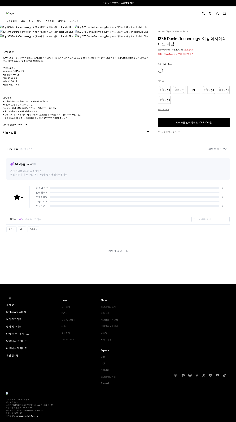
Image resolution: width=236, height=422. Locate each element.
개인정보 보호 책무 (109, 326)
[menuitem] (212, 13)
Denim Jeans (182, 31)
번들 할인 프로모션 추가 (118, 3)
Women (161, 31)
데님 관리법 (12, 355)
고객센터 (65, 306)
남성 (103, 356)
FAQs (63, 313)
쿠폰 (8, 297)
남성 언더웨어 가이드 (17, 333)
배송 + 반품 (9, 132)
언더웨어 (105, 369)
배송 (63, 326)
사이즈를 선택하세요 (194, 122)
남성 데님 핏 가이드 (16, 340)
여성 (103, 363)
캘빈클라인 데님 (108, 376)
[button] (219, 13)
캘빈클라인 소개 (108, 306)
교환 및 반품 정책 (69, 319)
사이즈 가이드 (67, 339)
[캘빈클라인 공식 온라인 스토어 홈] (10, 13)
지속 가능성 (106, 339)
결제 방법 (65, 332)
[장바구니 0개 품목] (224, 13)
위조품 (104, 332)
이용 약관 (105, 313)
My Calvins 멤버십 (16, 311)
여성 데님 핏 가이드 (16, 348)
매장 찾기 (11, 304)
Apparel (170, 31)
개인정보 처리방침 (109, 319)
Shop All (105, 383)
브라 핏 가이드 (14, 319)
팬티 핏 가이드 (14, 326)
